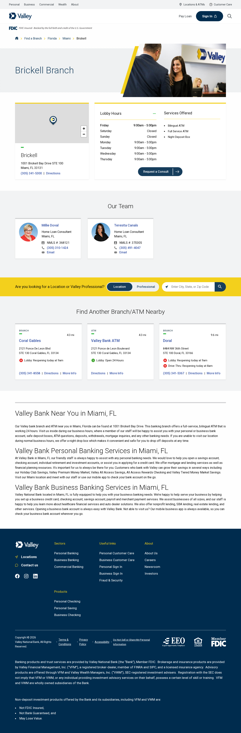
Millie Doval (50, 225)
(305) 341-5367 (174, 373)
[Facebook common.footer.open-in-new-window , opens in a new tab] (17, 576)
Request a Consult (156, 171)
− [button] (84, 134)
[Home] (16, 38)
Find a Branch (33, 38)
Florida (52, 38)
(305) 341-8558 (30, 373)
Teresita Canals (126, 225)
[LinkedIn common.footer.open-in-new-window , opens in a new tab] (35, 576)
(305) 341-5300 (32, 173)
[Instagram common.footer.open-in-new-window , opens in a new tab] (26, 576)
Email (50, 252)
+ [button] (84, 128)
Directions (53, 173)
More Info (69, 373)
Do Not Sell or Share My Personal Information (131, 642)
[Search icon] (229, 16)
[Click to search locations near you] (166, 287)
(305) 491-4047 (129, 248)
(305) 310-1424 (57, 248)
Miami (67, 38)
